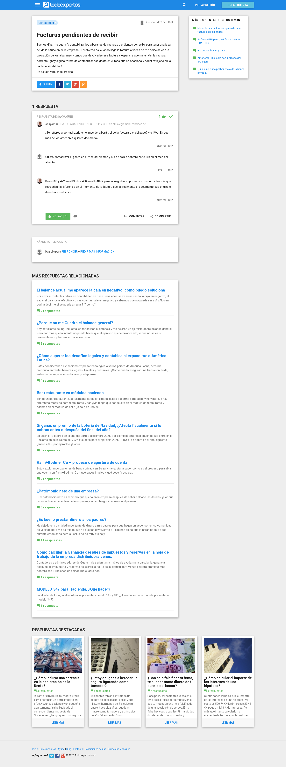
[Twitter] (51, 755)
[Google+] (62, 755)
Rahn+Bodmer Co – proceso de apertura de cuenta (82, 462)
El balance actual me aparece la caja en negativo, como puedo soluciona (101, 290)
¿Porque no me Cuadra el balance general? (75, 323)
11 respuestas (51, 540)
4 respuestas (50, 380)
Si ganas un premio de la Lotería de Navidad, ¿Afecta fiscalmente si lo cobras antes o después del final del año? (99, 427)
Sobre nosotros (48, 749)
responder (69, 251)
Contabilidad (46, 22)
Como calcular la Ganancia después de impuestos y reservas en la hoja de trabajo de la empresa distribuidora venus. (103, 554)
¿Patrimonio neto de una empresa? (68, 491)
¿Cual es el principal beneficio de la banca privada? (220, 71)
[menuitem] (59, 84)
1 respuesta (49, 577)
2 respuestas (50, 311)
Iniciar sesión (205, 5)
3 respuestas (50, 343)
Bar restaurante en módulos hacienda (70, 392)
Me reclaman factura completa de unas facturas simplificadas (219, 30)
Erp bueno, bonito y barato (212, 50)
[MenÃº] (37, 5)
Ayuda (61, 749)
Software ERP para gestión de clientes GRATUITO (218, 41)
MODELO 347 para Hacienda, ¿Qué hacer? (73, 589)
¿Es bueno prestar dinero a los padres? (71, 519)
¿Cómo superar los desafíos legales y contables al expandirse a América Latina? (101, 357)
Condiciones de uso (95, 749)
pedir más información (97, 251)
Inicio (35, 749)
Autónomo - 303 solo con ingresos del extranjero (219, 59)
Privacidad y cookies (119, 749)
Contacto (78, 749)
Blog (68, 749)
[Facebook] (57, 755)
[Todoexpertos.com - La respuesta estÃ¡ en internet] (61, 5)
